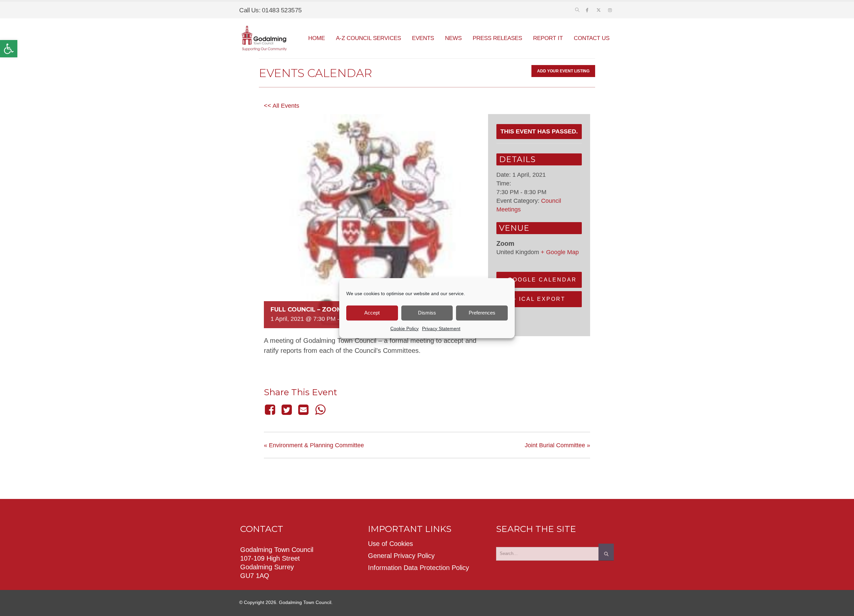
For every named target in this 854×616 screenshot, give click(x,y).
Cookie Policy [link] (404, 328)
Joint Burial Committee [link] (557, 445)
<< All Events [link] (281, 105)
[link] (8, 48)
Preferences (482, 313)
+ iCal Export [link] (539, 299)
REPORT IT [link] (548, 38)
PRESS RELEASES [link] (497, 38)
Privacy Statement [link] (441, 328)
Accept (372, 313)
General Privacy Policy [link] (401, 555)
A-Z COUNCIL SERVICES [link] (368, 38)
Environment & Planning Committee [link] (314, 445)
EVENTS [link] (423, 38)
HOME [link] (316, 38)
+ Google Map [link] (560, 252)
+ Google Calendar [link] (539, 279)
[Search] (606, 552)
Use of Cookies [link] (390, 543)
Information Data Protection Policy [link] (418, 567)
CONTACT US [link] (591, 38)
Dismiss (427, 313)
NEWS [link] (453, 38)
